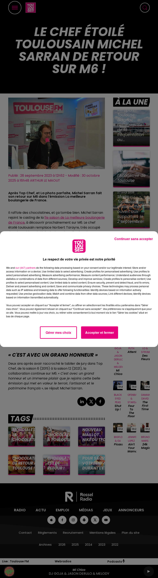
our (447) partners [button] (25, 267)
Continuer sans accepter (133, 238)
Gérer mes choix (58, 332)
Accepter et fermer (99, 332)
